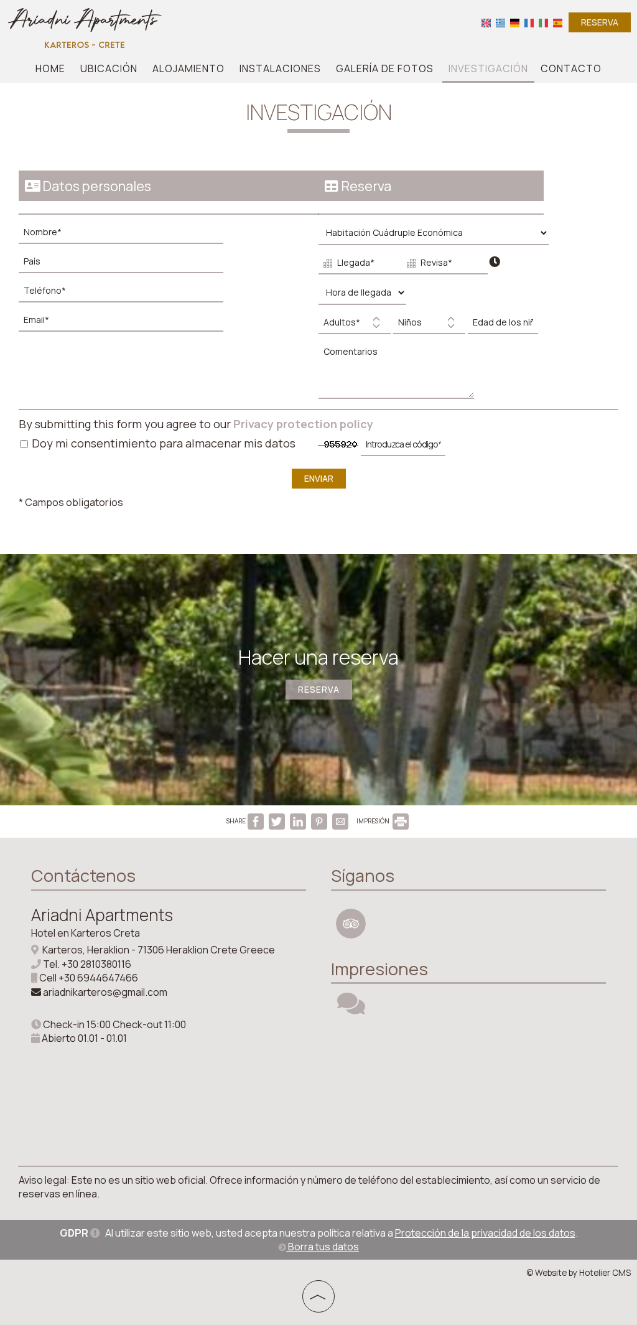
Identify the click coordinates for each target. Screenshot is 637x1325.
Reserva (599, 22)
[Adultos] (354, 325)
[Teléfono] (127, 294)
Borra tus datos (322, 1246)
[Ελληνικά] (500, 22)
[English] (486, 22)
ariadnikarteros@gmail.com (105, 992)
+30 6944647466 (98, 978)
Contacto (571, 68)
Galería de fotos (385, 68)
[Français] (529, 22)
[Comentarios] (399, 374)
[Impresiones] (351, 1009)
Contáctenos (83, 875)
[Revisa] (442, 266)
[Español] (557, 22)
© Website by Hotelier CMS (578, 1272)
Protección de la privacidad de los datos (485, 1233)
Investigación (488, 68)
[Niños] (429, 325)
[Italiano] (543, 22)
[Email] (127, 323)
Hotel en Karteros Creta (85, 933)
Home (50, 68)
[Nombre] (127, 235)
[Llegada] (358, 266)
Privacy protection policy (303, 423)
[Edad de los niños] (501, 325)
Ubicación (108, 68)
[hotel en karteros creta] (84, 26)
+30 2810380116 (96, 964)
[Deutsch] (514, 22)
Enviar (318, 478)
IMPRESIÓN (373, 821)
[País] (127, 264)
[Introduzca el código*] (403, 447)
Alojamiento (188, 68)
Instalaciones (280, 68)
